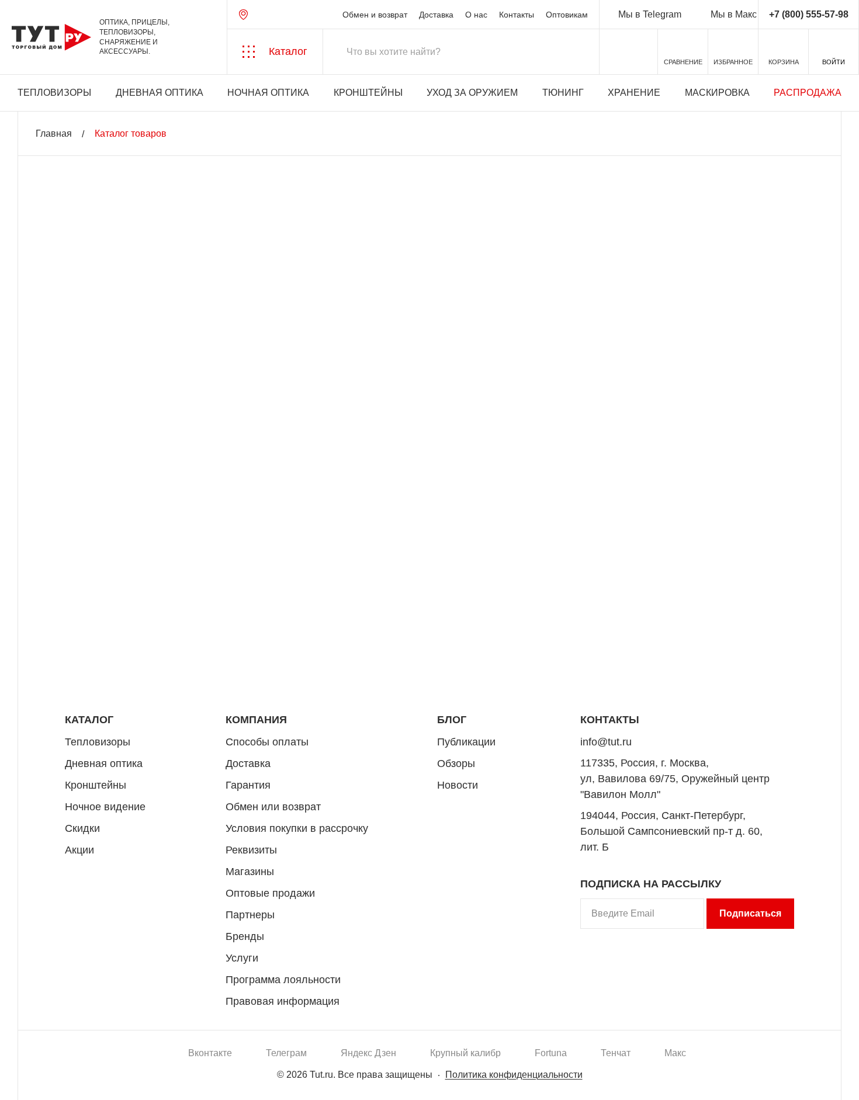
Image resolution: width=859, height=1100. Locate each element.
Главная (54, 133)
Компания (256, 720)
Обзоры (456, 763)
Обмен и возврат (374, 15)
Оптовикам (567, 15)
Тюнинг (563, 93)
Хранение (634, 93)
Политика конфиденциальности (514, 1075)
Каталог (89, 720)
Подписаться (750, 913)
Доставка (436, 15)
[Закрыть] (212, 1035)
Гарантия (248, 785)
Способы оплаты (267, 742)
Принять (165, 1080)
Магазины (250, 871)
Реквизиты (251, 850)
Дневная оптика (159, 93)
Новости (457, 785)
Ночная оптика (268, 93)
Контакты (516, 15)
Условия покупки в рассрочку (297, 828)
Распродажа (807, 93)
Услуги (242, 958)
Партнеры (250, 915)
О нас (476, 15)
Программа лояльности (283, 980)
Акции (79, 850)
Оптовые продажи (270, 893)
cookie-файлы (157, 1028)
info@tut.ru (606, 742)
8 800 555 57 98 (744, 664)
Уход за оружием (472, 93)
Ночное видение (105, 807)
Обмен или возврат (273, 807)
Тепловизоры (54, 93)
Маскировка (717, 93)
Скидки (82, 828)
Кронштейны (368, 93)
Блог (451, 720)
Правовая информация (283, 1001)
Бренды (245, 936)
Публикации (466, 742)
